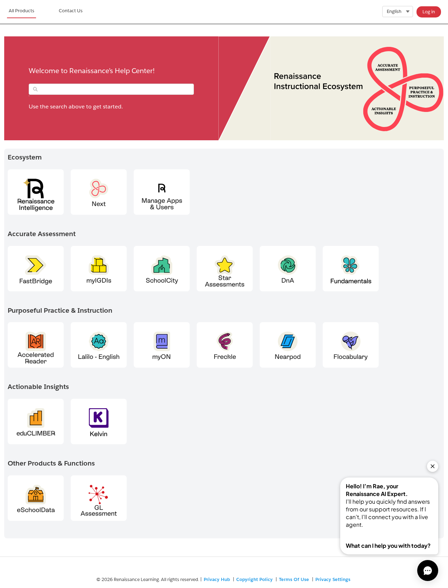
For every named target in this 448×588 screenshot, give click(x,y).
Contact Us (71, 11)
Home (21, 12)
